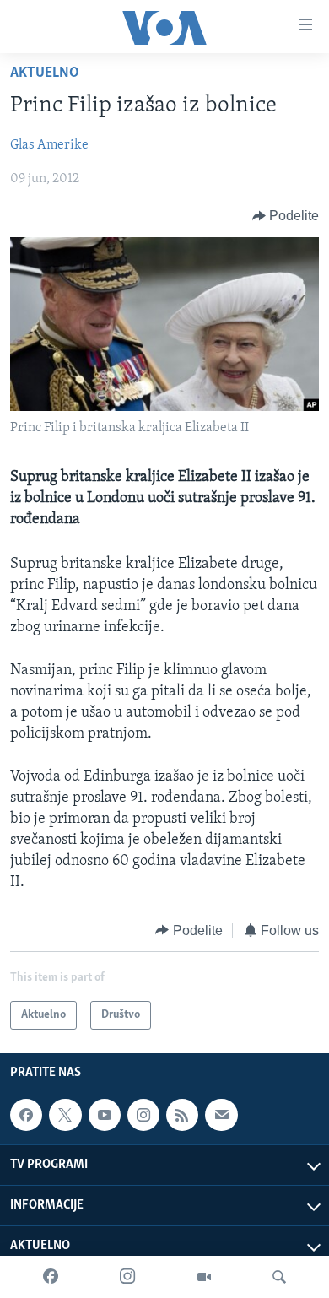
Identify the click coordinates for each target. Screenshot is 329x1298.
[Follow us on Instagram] (143, 1115)
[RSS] (182, 1115)
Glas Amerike (49, 145)
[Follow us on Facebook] (26, 1115)
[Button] (286, 216)
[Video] (204, 1277)
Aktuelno (44, 73)
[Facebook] (50, 1277)
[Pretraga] (279, 1277)
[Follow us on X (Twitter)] (65, 1115)
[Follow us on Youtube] (105, 1115)
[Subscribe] (221, 1115)
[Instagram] (127, 1277)
